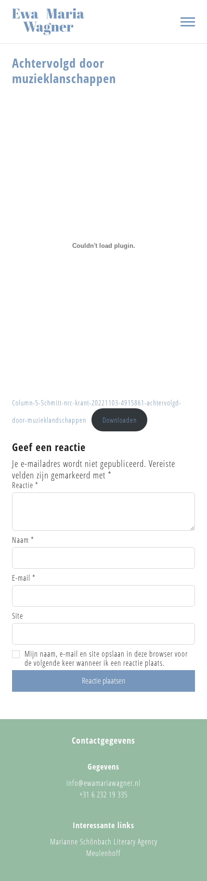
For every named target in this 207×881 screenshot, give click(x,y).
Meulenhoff (103, 853)
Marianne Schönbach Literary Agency (103, 841)
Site (17, 616)
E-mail (24, 578)
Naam (23, 540)
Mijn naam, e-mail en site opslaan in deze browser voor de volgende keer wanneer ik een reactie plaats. (106, 658)
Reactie (25, 485)
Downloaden (120, 420)
